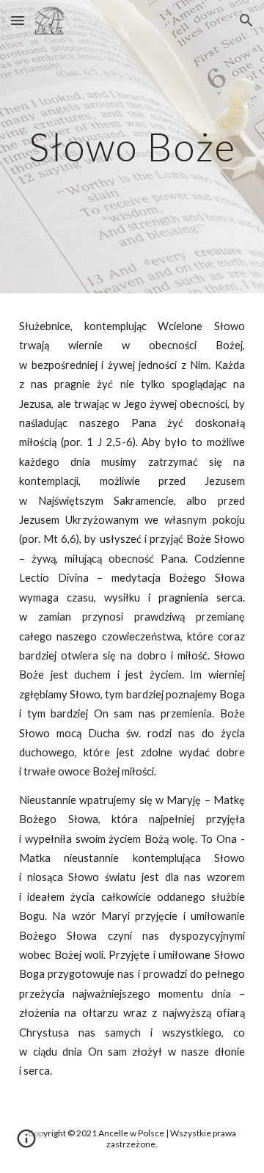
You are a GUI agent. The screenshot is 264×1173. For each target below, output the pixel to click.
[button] (17, 20)
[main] (132, 146)
